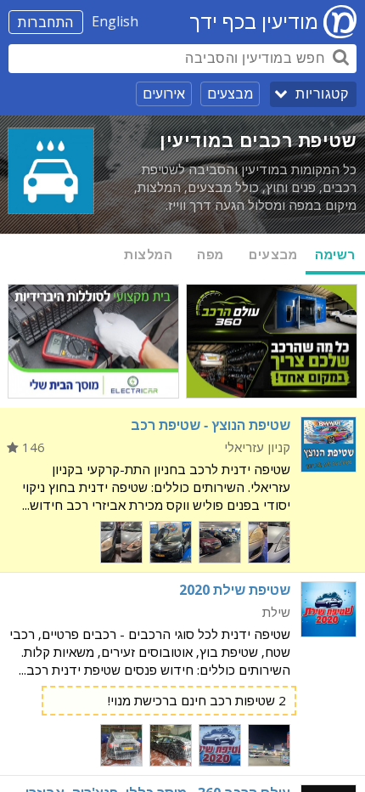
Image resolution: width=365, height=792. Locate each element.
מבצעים (230, 93)
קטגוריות (321, 94)
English (115, 21)
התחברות (46, 22)
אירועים (164, 93)
